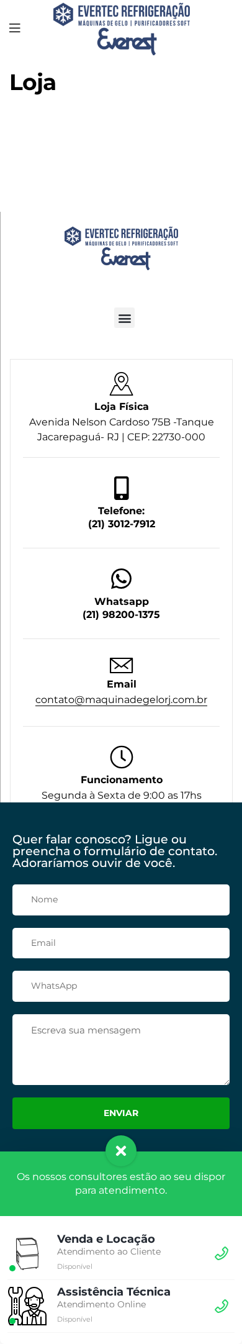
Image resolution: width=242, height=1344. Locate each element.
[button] (124, 317)
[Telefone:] (121, 488)
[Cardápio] (14, 27)
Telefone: (121, 511)
